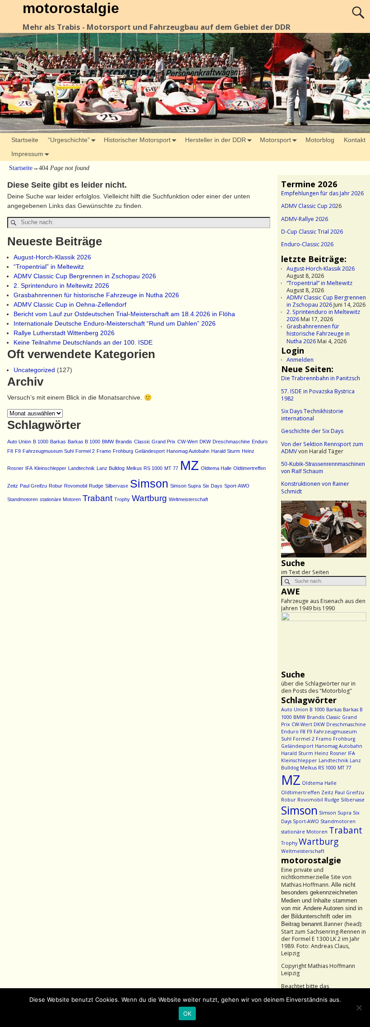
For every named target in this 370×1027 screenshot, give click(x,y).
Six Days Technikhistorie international (312, 414)
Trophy (122, 499)
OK (187, 1013)
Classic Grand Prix (155, 441)
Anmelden (300, 360)
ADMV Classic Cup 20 (308, 206)
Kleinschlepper (50, 468)
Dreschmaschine (231, 441)
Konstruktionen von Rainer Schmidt (315, 487)
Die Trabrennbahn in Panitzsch (320, 378)
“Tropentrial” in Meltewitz (49, 266)
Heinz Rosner (330, 753)
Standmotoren (22, 499)
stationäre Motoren (60, 499)
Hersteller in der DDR (215, 139)
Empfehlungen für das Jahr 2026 (322, 193)
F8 (10, 451)
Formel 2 (85, 451)
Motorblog (319, 139)
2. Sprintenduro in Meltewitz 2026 (61, 285)
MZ (189, 465)
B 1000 (40, 441)
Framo (104, 451)
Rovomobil (75, 485)
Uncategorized (34, 369)
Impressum (27, 153)
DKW (205, 441)
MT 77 (171, 468)
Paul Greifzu (33, 485)
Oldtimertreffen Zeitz (307, 792)
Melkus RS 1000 (144, 468)
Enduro (260, 441)
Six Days (212, 485)
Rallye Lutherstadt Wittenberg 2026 (64, 332)
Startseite (24, 139)
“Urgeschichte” (69, 139)
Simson (149, 484)
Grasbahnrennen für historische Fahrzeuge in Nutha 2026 (96, 295)
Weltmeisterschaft (188, 499)
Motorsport (275, 139)
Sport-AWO (237, 485)
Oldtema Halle (216, 468)
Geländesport (150, 451)
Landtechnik (81, 468)
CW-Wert (187, 441)
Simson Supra (185, 485)
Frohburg (123, 451)
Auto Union (19, 441)
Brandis (124, 441)
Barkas (58, 441)
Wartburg (149, 498)
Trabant (97, 498)
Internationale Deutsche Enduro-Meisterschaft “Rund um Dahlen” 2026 (115, 323)
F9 (18, 451)
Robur (55, 485)
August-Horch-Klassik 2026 (52, 257)
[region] (323, 529)
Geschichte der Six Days (312, 431)
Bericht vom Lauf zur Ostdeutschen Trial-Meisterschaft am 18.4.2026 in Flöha (124, 314)
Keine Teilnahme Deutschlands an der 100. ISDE (83, 342)
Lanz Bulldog (111, 468)
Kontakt (354, 139)
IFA (28, 468)
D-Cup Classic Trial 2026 (312, 231)
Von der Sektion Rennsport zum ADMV (322, 447)
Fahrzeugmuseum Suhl (48, 451)
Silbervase (116, 485)
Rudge (96, 485)
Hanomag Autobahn (187, 451)
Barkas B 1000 (84, 441)
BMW (108, 441)
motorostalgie (71, 8)
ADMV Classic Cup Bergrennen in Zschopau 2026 (85, 276)
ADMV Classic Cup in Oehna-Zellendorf (70, 304)
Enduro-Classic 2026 (307, 244)
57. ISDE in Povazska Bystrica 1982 (318, 394)
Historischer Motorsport (137, 139)
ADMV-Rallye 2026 (304, 219)
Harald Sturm (225, 451)
